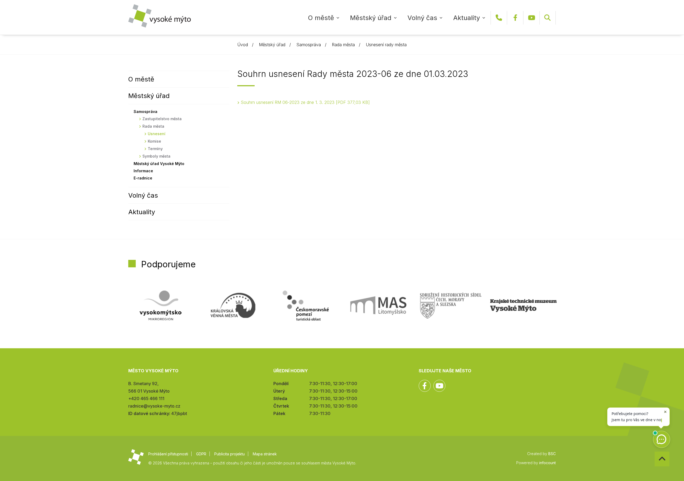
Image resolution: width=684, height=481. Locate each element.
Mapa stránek (265, 454)
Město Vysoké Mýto (159, 16)
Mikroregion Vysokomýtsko (160, 306)
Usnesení (156, 133)
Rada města (343, 44)
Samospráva (308, 44)
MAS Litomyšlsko (378, 306)
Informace (143, 171)
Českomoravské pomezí (305, 306)
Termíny (155, 148)
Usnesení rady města (386, 44)
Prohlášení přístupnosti (168, 454)
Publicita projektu (229, 454)
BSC (552, 453)
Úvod (242, 44)
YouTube (531, 18)
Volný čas (422, 18)
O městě (321, 18)
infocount (547, 462)
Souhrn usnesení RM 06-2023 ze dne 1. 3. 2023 (304, 102)
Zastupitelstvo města (162, 118)
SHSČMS (450, 306)
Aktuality (466, 18)
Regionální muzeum (523, 306)
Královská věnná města (233, 306)
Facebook (515, 18)
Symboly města (156, 156)
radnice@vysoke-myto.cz (154, 406)
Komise (154, 141)
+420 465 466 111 (499, 18)
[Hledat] (547, 18)
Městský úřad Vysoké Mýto (159, 163)
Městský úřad (370, 18)
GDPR (201, 454)
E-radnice (143, 178)
